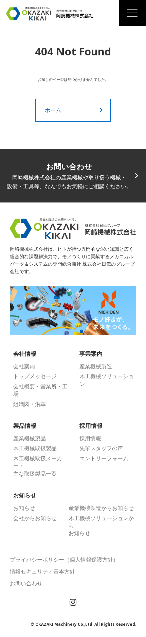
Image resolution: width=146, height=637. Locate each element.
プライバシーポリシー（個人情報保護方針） (64, 559)
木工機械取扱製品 (35, 448)
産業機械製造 (95, 366)
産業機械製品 (29, 438)
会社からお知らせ (35, 518)
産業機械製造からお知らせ (101, 508)
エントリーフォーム (103, 458)
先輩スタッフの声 (101, 448)
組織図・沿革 (29, 404)
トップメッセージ (35, 376)
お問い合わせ (26, 583)
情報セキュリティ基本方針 (42, 571)
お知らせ (24, 508)
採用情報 (90, 438)
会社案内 (24, 366)
